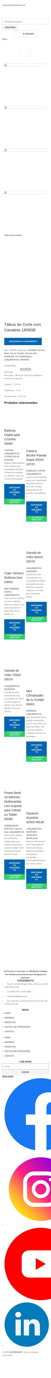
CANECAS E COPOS (35, 471)
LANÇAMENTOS (11, 360)
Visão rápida (7, 507)
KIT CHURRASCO (23, 356)
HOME (7, 1013)
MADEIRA (24, 360)
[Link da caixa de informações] (25, 907)
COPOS (7, 592)
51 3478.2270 (28, 34)
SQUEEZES (31, 571)
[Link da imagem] (25, 962)
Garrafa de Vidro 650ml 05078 (34, 557)
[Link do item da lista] (25, 994)
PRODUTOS (10, 1022)
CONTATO (9, 1031)
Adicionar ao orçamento (23, 341)
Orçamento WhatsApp (15, 501)
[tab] (25, 369)
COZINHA (32, 350)
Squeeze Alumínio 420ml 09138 (35, 818)
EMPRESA (9, 1018)
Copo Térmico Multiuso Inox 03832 (14, 577)
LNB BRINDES (15, 1352)
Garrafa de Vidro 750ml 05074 (12, 675)
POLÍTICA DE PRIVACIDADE (17, 1027)
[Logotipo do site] (19, 12)
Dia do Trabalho (17, 353)
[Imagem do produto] (36, 438)
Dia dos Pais (31, 353)
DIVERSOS (9, 356)
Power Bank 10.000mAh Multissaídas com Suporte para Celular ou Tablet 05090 (13, 806)
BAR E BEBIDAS (11, 589)
